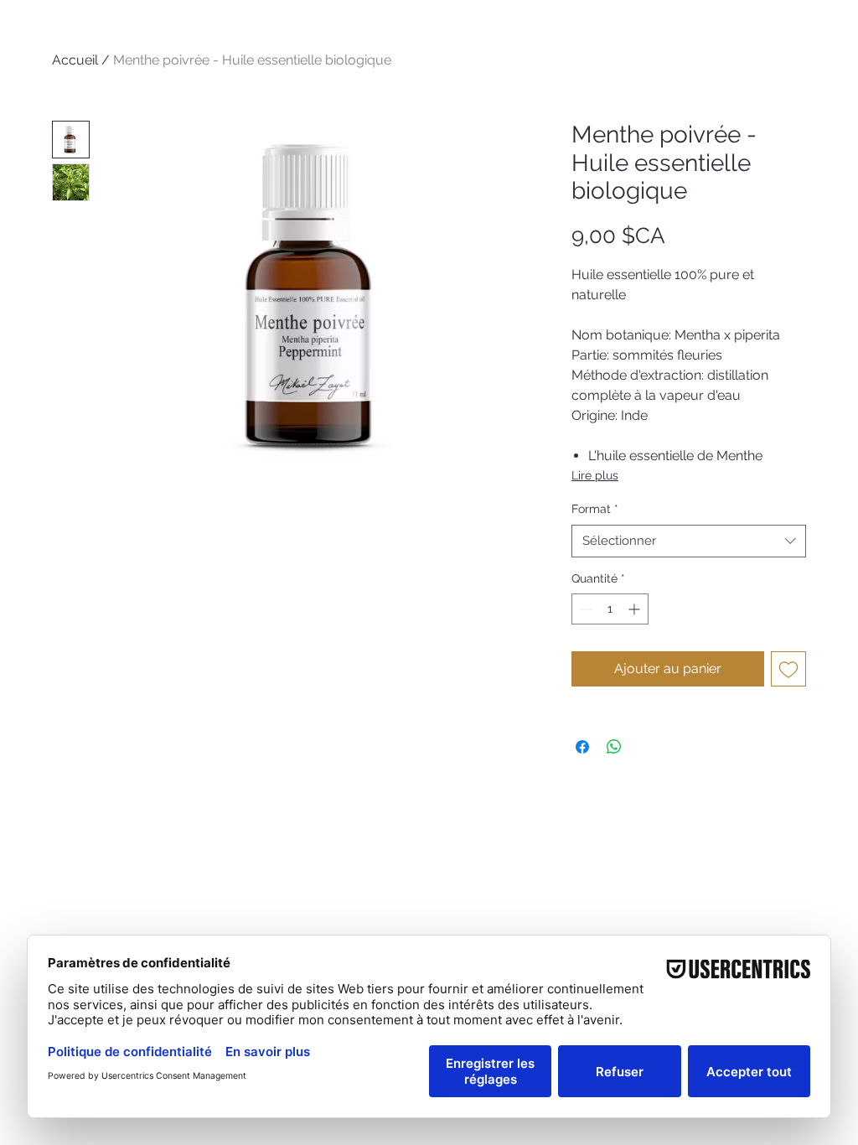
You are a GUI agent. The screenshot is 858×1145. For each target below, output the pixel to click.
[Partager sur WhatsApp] (614, 747)
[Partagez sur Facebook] (582, 747)
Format (594, 509)
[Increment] (635, 609)
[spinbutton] (610, 609)
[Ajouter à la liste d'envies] (788, 668)
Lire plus (594, 475)
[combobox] (688, 541)
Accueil (75, 60)
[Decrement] (584, 609)
